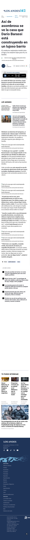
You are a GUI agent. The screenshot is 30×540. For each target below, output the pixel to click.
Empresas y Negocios (8, 484)
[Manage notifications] (27, 534)
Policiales (5, 474)
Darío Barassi (11, 261)
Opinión (5, 482)
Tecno (4, 490)
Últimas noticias (7, 465)
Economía (5, 469)
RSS (4, 509)
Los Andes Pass (7, 498)
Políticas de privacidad (8, 506)
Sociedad (5, 471)
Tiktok (11, 450)
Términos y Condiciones (9, 504)
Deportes (5, 476)
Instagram (7, 450)
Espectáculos (9, 16)
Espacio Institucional (8, 494)
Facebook (4, 450)
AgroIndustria (6, 488)
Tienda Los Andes (7, 500)
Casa (18, 261)
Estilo (4, 486)
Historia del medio (7, 511)
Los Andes (2, 16)
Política (5, 467)
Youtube (17, 450)
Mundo (5, 480)
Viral (4, 492)
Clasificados (6, 502)
